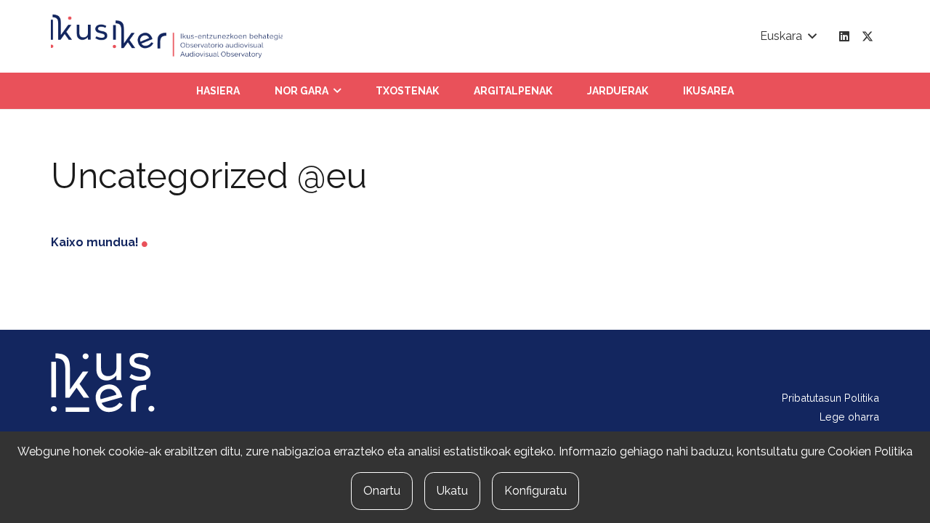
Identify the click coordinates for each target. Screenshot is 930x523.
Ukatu (452, 491)
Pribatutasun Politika (830, 398)
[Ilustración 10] (167, 36)
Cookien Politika (870, 451)
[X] (867, 36)
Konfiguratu (535, 491)
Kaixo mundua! (95, 242)
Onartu (381, 491)
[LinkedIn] (844, 36)
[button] (788, 36)
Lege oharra (849, 416)
